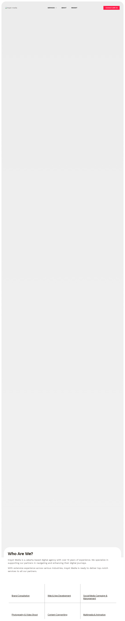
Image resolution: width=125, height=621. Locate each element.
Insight (74, 8)
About (64, 8)
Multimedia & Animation (94, 614)
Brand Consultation (21, 595)
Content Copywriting (57, 614)
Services (51, 8)
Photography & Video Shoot (25, 614)
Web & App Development (59, 595)
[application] (56, 8)
